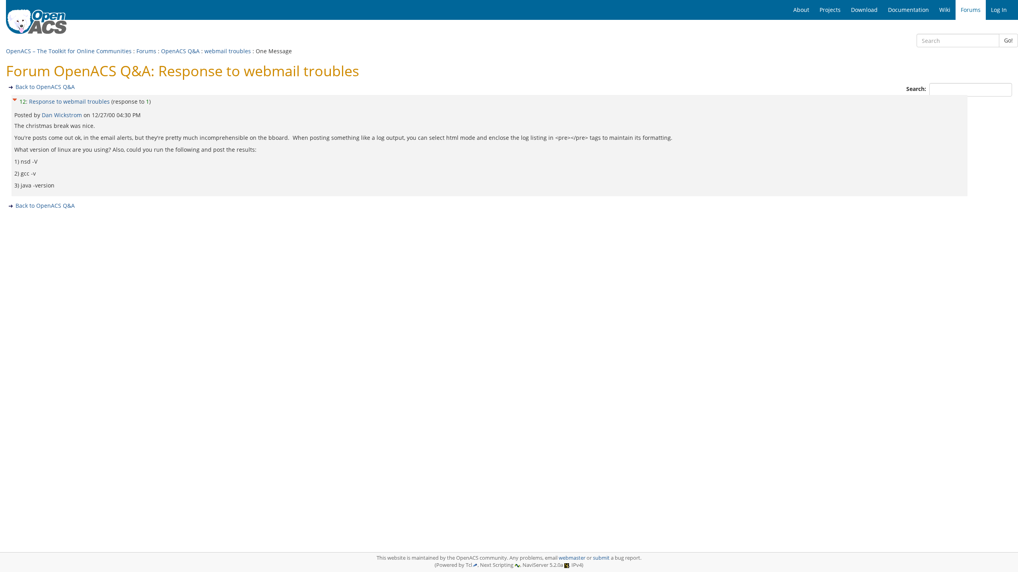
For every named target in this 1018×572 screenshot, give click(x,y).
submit (601, 558)
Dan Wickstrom (63, 115)
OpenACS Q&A (180, 51)
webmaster (572, 558)
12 (22, 101)
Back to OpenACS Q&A (45, 87)
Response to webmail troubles (69, 101)
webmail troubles (227, 51)
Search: (917, 89)
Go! (1008, 40)
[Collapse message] (15, 99)
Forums (146, 51)
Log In (999, 10)
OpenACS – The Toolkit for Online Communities (69, 51)
